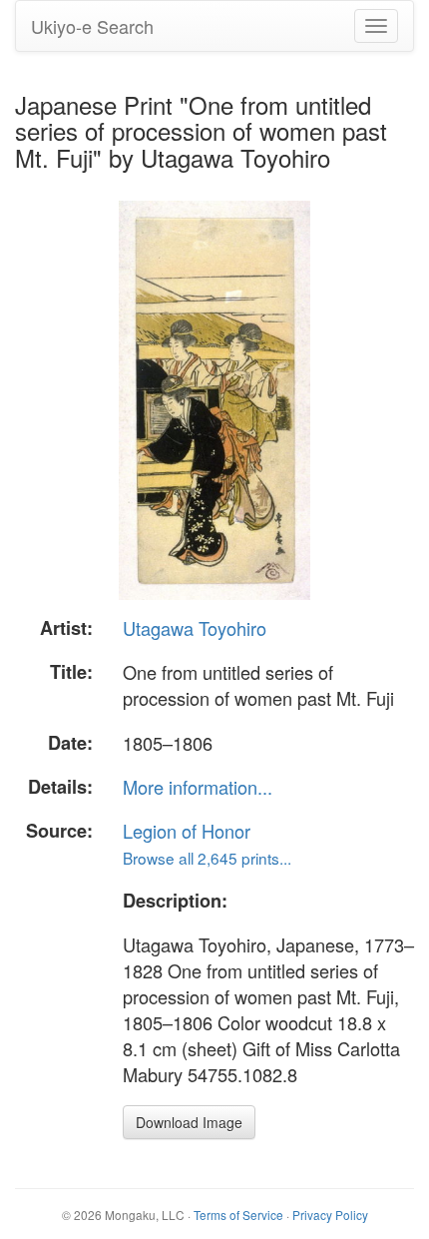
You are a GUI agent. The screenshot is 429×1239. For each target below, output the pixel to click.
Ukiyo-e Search (92, 26)
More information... (197, 787)
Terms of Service (238, 1214)
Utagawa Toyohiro (194, 628)
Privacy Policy (330, 1214)
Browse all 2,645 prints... (207, 858)
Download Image (189, 1122)
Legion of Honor (186, 831)
